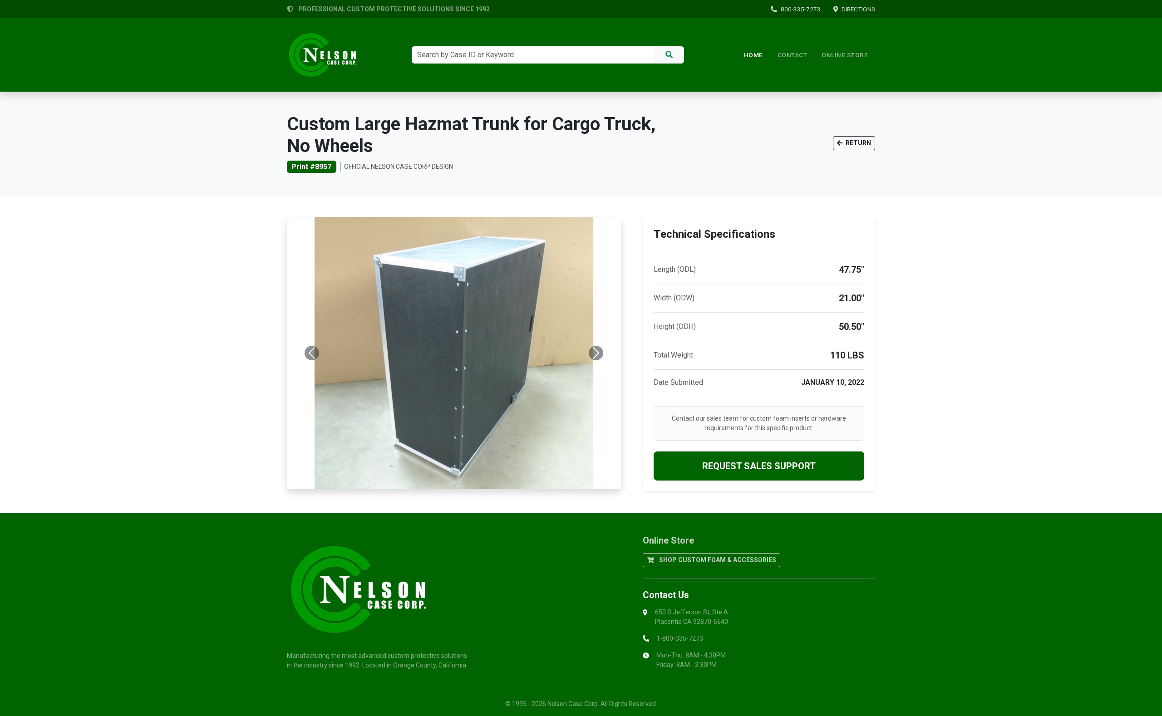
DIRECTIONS (858, 9)
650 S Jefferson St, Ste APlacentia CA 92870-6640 (691, 616)
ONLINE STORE (845, 55)
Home (753, 55)
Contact (792, 55)
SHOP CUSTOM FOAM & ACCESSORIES (717, 560)
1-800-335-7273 (679, 638)
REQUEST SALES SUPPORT (759, 466)
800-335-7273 (801, 9)
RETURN (857, 143)
